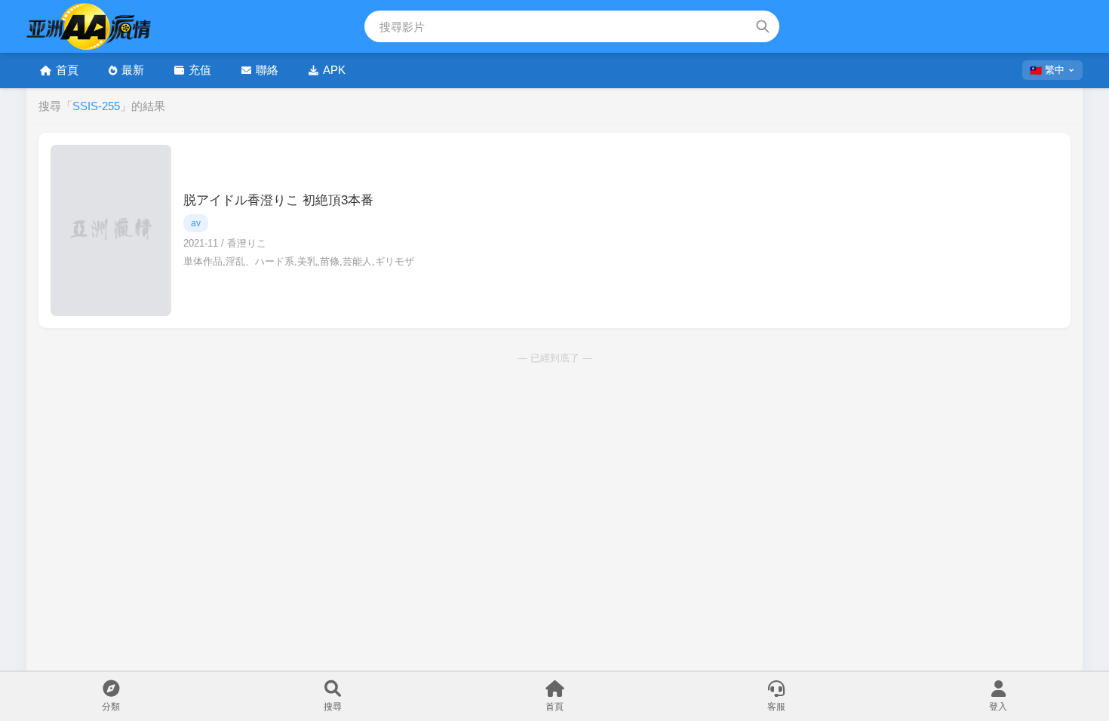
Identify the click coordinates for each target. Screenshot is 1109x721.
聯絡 (267, 69)
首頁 (67, 69)
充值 (200, 69)
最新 (132, 69)
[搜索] (762, 26)
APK (334, 69)
